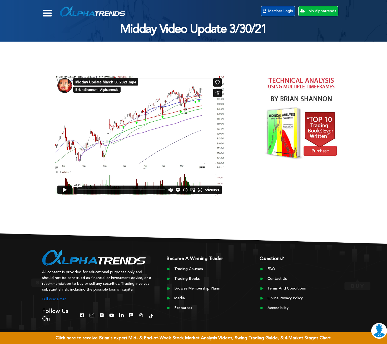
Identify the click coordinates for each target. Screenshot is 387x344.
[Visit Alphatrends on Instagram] (92, 314)
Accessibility (278, 308)
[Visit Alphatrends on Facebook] (82, 314)
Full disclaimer (54, 299)
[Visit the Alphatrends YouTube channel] (111, 314)
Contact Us (277, 279)
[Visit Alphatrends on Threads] (141, 314)
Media (179, 298)
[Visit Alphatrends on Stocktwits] (131, 314)
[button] (51, 10)
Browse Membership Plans (197, 288)
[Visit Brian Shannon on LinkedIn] (121, 314)
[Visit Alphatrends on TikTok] (151, 315)
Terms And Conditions (286, 288)
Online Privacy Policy (285, 298)
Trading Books (187, 279)
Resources (183, 308)
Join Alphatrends (321, 11)
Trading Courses (188, 269)
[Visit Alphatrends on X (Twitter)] (102, 314)
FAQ (271, 269)
